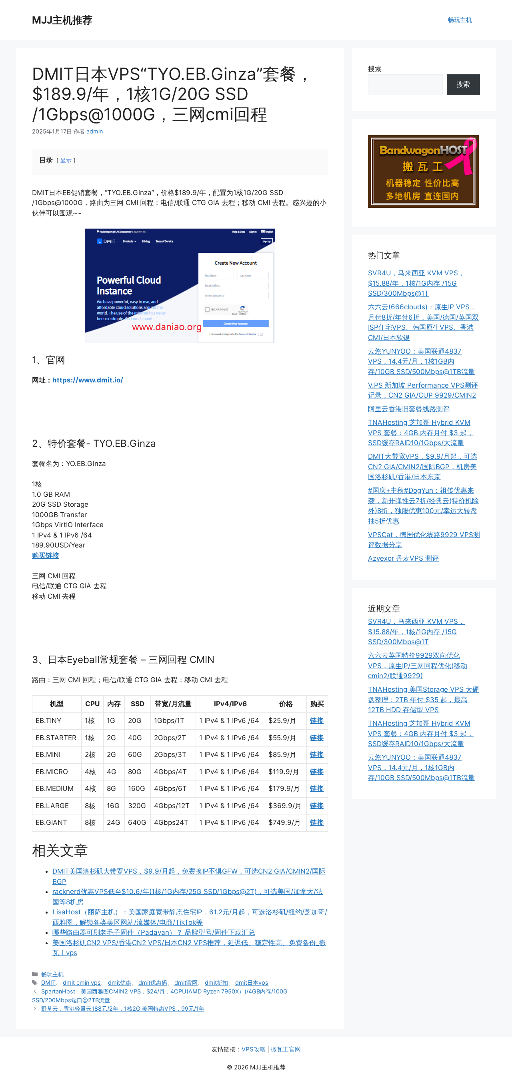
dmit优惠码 (152, 982)
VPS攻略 (254, 1049)
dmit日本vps (251, 982)
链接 (317, 721)
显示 (66, 160)
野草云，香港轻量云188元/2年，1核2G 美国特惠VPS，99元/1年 (122, 1008)
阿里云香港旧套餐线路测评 (409, 409)
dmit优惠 (119, 982)
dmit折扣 (216, 982)
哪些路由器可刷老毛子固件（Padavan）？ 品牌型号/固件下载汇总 (153, 932)
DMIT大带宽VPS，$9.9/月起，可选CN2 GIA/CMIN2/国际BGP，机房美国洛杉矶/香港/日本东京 (422, 466)
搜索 (375, 69)
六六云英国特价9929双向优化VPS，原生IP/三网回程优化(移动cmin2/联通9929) (417, 665)
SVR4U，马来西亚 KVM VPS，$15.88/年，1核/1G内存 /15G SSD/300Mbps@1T (416, 283)
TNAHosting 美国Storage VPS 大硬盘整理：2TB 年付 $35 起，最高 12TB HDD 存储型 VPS (423, 699)
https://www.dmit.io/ (87, 380)
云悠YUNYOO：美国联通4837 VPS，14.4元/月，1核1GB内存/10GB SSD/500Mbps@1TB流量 (421, 361)
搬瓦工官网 (286, 1049)
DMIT (48, 982)
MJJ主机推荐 (62, 20)
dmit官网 (186, 982)
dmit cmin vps (82, 982)
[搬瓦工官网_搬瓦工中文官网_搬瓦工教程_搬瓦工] (423, 205)
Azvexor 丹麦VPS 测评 (403, 558)
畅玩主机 (460, 20)
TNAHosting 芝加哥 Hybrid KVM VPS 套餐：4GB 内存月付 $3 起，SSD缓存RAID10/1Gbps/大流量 (421, 432)
